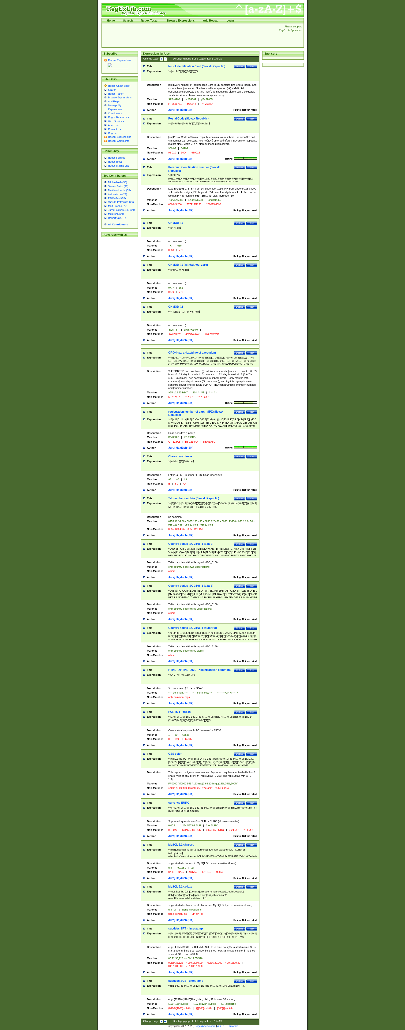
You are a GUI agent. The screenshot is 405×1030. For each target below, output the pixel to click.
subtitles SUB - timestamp (185, 980)
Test (252, 66)
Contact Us (114, 129)
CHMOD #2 (175, 306)
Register (113, 133)
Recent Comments (118, 140)
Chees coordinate (180, 456)
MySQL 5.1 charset (181, 844)
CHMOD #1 (175, 222)
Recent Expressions (119, 60)
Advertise (113, 125)
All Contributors (118, 224)
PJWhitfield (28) (117, 198)
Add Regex (210, 20)
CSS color (175, 753)
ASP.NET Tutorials (227, 1026)
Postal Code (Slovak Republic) (188, 118)
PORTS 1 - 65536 (179, 711)
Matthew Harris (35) (119, 190)
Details (239, 66)
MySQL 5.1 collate (180, 886)
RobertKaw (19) (117, 217)
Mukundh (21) (116, 214)
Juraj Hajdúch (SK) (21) (121, 210)
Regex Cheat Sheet (119, 85)
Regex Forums (116, 157)
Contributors (115, 113)
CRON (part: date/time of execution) (192, 352)
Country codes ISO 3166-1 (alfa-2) (190, 543)
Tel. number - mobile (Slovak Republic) (193, 498)
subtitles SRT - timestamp (185, 928)
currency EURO (178, 802)
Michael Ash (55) (117, 182)
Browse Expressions (181, 20)
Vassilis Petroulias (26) (121, 202)
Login (230, 20)
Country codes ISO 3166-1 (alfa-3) (190, 585)
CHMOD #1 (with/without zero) (188, 264)
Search (128, 20)
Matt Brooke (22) (117, 206)
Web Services (116, 121)
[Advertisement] (189, 35)
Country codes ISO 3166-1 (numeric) (192, 628)
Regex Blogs (115, 161)
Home (111, 20)
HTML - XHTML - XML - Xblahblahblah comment (199, 670)
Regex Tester (150, 20)
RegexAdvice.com (205, 1026)
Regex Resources (118, 117)
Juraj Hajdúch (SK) (180, 110)
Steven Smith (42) (118, 186)
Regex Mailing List (118, 165)
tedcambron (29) (117, 194)
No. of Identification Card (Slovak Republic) (196, 66)
